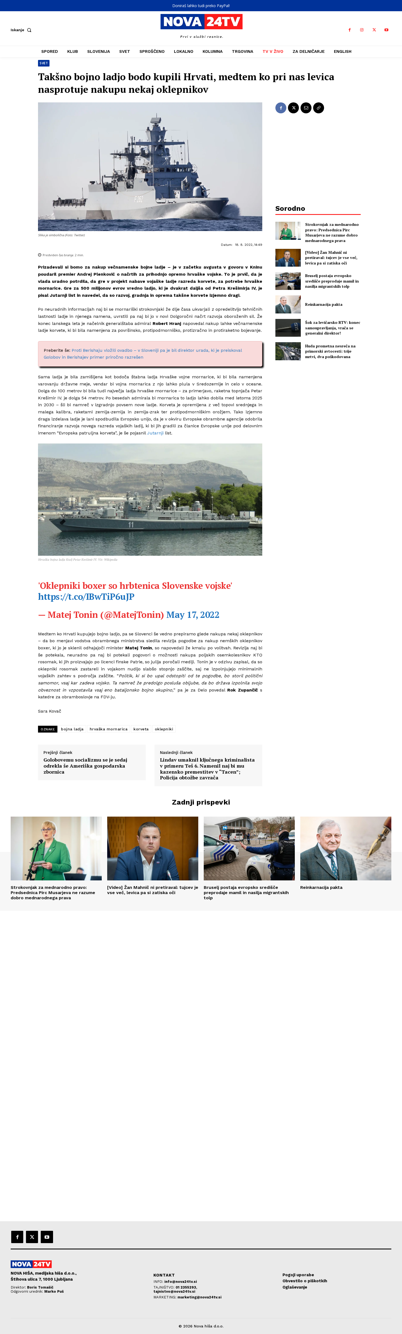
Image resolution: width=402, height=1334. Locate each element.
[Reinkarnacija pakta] (288, 304)
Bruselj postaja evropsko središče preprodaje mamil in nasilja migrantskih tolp (332, 281)
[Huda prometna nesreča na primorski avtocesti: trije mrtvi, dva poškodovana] (288, 351)
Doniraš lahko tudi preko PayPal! (201, 5)
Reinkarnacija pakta (323, 304)
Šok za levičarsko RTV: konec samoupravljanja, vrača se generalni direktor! (332, 328)
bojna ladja (72, 729)
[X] (374, 30)
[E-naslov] (306, 107)
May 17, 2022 (192, 614)
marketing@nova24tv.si (199, 1297)
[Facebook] (349, 30)
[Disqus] (201, 985)
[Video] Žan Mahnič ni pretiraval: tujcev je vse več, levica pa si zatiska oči (331, 258)
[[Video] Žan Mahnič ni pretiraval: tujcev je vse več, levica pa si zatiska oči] (288, 258)
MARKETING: (165, 1297)
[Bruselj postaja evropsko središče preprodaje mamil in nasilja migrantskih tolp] (288, 281)
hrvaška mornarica (109, 729)
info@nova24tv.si (180, 1282)
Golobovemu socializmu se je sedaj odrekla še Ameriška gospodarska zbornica (85, 766)
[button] (22, 30)
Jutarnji (155, 433)
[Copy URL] (318, 107)
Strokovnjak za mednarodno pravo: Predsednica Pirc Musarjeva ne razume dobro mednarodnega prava (332, 232)
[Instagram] (362, 30)
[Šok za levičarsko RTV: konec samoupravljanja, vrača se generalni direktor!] (288, 328)
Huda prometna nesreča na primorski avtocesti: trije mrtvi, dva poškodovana (330, 351)
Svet (44, 63)
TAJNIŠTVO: (164, 1287)
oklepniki (164, 729)
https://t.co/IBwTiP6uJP (86, 596)
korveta (141, 729)
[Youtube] (386, 30)
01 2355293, (186, 1287)
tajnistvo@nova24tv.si (174, 1291)
